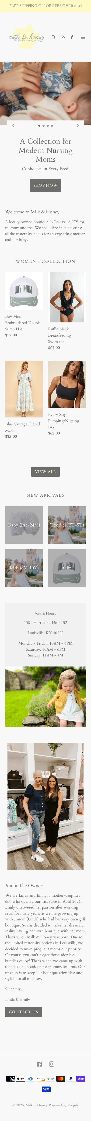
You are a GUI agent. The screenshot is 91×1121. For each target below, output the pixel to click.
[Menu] (83, 36)
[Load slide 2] (43, 126)
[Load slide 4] (52, 126)
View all (45, 471)
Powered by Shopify (64, 1105)
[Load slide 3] (48, 126)
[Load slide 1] (39, 126)
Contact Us (23, 1012)
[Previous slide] (13, 125)
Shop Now (45, 185)
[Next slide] (78, 125)
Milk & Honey (37, 1105)
